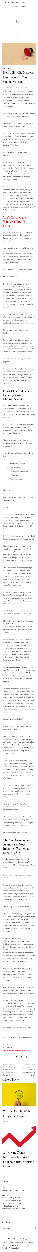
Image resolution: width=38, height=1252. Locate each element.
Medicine (6, 68)
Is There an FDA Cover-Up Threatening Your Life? (28, 1071)
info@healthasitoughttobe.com (13, 1190)
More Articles (27, 2)
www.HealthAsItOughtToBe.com (16, 1050)
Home (7, 2)
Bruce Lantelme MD (22, 87)
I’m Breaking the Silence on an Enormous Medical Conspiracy (9, 1071)
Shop (24, 7)
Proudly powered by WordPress (14, 1245)
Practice (16, 7)
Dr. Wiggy (15, 2)
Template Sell (14, 1248)
